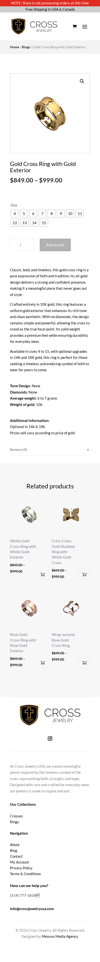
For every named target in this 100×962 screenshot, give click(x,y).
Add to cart (55, 244)
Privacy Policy (21, 868)
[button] (82, 81)
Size (14, 205)
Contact (16, 856)
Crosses (16, 816)
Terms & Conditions (25, 874)
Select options (42, 574)
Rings (26, 47)
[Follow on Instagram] (50, 738)
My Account (19, 862)
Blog (13, 850)
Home (14, 47)
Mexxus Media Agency (60, 936)
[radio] (14, 213)
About (15, 844)
